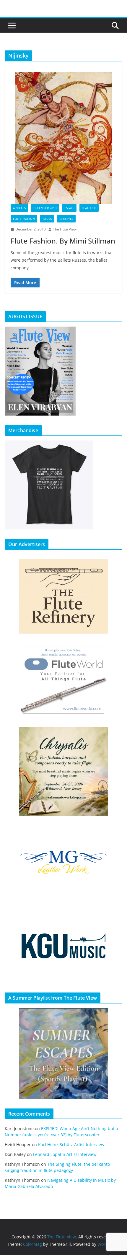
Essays (69, 208)
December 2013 (45, 208)
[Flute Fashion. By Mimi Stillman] (63, 138)
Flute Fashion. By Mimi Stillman (63, 241)
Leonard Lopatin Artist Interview (65, 1154)
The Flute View (64, 229)
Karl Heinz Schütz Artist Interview (71, 1144)
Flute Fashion (24, 219)
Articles (19, 208)
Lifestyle (66, 219)
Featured (89, 208)
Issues (47, 219)
